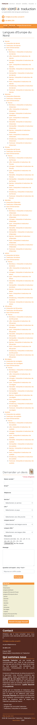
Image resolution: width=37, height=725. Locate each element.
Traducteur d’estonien (13, 98)
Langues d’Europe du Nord (24, 25)
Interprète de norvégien (14, 361)
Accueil (5, 25)
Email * (6, 486)
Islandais (8, 200)
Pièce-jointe (8, 536)
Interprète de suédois (13, 414)
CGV (12, 716)
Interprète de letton (12, 255)
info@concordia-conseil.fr (12, 641)
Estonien (8, 94)
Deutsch (12, 3)
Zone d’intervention (12, 47)
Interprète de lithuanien (14, 308)
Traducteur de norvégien (14, 363)
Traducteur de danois (13, 45)
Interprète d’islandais (13, 202)
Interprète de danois (13, 43)
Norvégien (8, 359)
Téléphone (7, 492)
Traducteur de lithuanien (14, 310)
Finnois (7, 147)
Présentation (6, 588)
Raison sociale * (9, 479)
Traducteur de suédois (13, 416)
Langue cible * (8, 528)
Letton (7, 253)
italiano (31, 3)
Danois (7, 41)
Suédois (7, 412)
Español (24, 3)
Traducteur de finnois (13, 151)
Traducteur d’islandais (13, 204)
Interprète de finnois (13, 149)
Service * (7, 499)
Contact (5, 585)
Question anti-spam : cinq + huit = (14, 567)
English (18, 3)
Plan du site (12, 25)
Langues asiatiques (8, 590)
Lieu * (6, 506)
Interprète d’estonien (13, 96)
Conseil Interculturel (8, 616)
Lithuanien (8, 306)
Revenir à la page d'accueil (18, 622)
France (10, 50)
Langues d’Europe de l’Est (10, 613)
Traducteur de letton (13, 257)
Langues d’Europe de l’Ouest (10, 592)
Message (5, 547)
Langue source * (9, 520)
